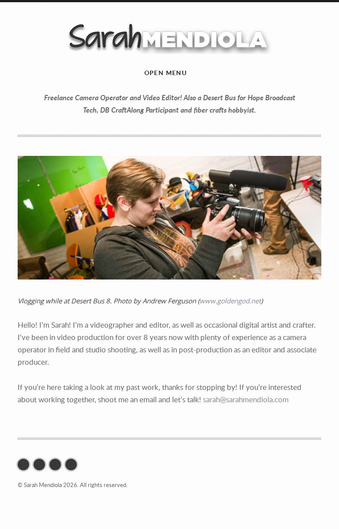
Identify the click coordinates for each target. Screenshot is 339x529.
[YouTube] (57, 464)
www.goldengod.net (230, 300)
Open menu (165, 72)
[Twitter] (26, 464)
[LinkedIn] (73, 464)
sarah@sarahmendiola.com (246, 399)
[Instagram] (41, 464)
